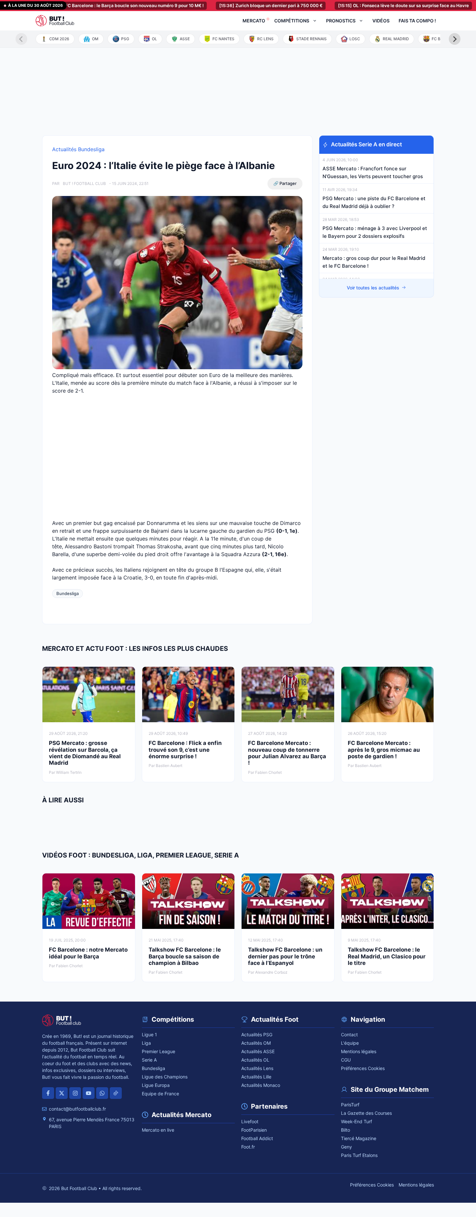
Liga (146, 1043)
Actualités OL (255, 1060)
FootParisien (254, 1130)
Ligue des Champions (164, 1076)
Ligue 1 (149, 1034)
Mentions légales (358, 1051)
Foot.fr (248, 1147)
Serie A (149, 1060)
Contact (349, 1034)
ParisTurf (350, 1104)
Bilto (345, 1130)
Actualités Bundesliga (78, 149)
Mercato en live (158, 1130)
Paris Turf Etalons (359, 1155)
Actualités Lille (256, 1076)
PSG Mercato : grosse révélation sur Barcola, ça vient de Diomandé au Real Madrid (85, 753)
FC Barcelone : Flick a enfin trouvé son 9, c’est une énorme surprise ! (185, 750)
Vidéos (381, 20)
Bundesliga (67, 593)
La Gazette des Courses (366, 1113)
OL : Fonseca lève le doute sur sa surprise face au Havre (376, 5)
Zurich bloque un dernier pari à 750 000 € (244, 5)
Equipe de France (160, 1093)
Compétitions (291, 20)
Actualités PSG (256, 1034)
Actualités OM (256, 1043)
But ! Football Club (84, 183)
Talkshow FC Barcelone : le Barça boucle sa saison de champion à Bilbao (185, 956)
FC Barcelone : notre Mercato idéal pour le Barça (88, 952)
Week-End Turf (356, 1121)
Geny (346, 1147)
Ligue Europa (156, 1085)
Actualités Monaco (260, 1085)
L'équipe (350, 1043)
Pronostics (341, 20)
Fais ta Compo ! (417, 20)
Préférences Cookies (363, 1068)
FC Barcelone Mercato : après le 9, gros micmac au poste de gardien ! (384, 750)
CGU (346, 1060)
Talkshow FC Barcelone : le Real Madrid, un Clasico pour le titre (386, 956)
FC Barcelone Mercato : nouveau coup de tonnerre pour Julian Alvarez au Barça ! (287, 753)
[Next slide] (454, 39)
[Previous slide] (21, 39)
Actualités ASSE (258, 1051)
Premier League (158, 1051)
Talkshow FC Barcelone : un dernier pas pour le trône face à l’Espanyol (285, 956)
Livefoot (249, 1121)
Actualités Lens (257, 1068)
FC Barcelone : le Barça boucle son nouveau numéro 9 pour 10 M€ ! (99, 5)
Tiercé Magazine (358, 1138)
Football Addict (257, 1138)
